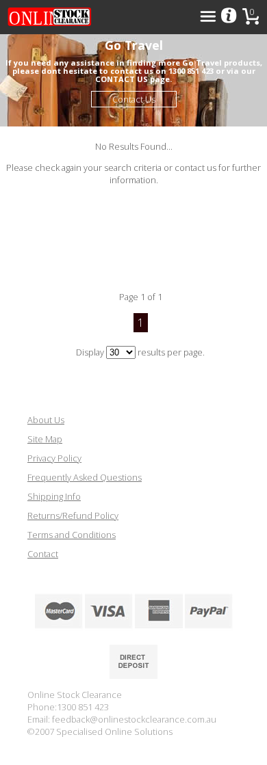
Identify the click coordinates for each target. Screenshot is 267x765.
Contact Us (133, 99)
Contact (42, 554)
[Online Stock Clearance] (49, 17)
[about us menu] (229, 16)
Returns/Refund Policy (72, 515)
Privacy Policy (54, 458)
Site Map (44, 439)
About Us (45, 420)
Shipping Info (54, 496)
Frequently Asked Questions (84, 477)
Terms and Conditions (71, 534)
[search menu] (208, 16)
